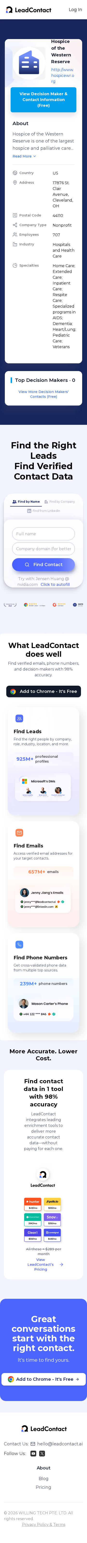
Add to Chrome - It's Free (48, 691)
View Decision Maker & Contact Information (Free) (43, 100)
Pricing (43, 1487)
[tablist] (43, 506)
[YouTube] (33, 1453)
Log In (75, 9)
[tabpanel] (43, 557)
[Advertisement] (46, 29)
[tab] (26, 502)
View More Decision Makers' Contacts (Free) (44, 394)
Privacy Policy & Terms (43, 1524)
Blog (44, 1478)
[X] (42, 1453)
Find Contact (48, 564)
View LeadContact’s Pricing (41, 1265)
